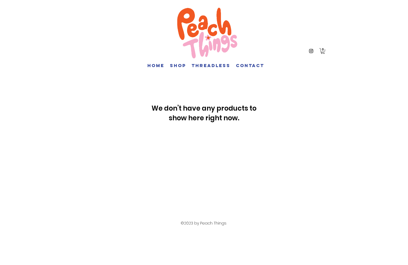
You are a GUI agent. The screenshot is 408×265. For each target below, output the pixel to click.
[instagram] (311, 51)
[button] (322, 51)
